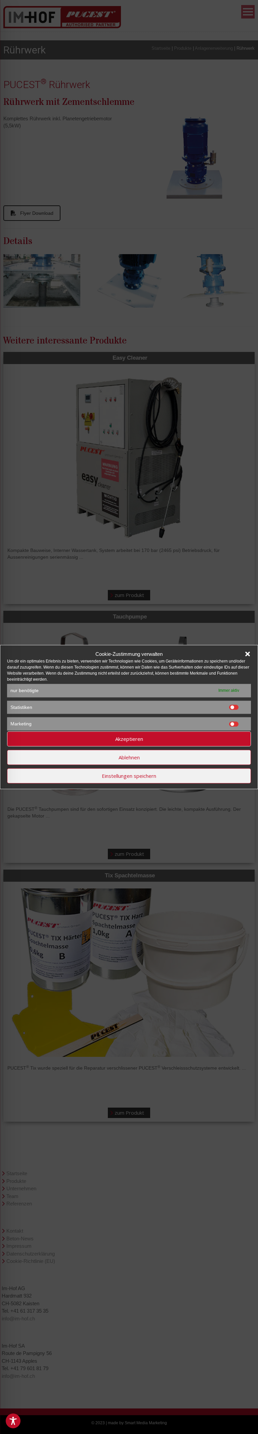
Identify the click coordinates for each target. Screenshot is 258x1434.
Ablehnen (129, 757)
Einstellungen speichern (129, 775)
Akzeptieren (129, 738)
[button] (247, 653)
